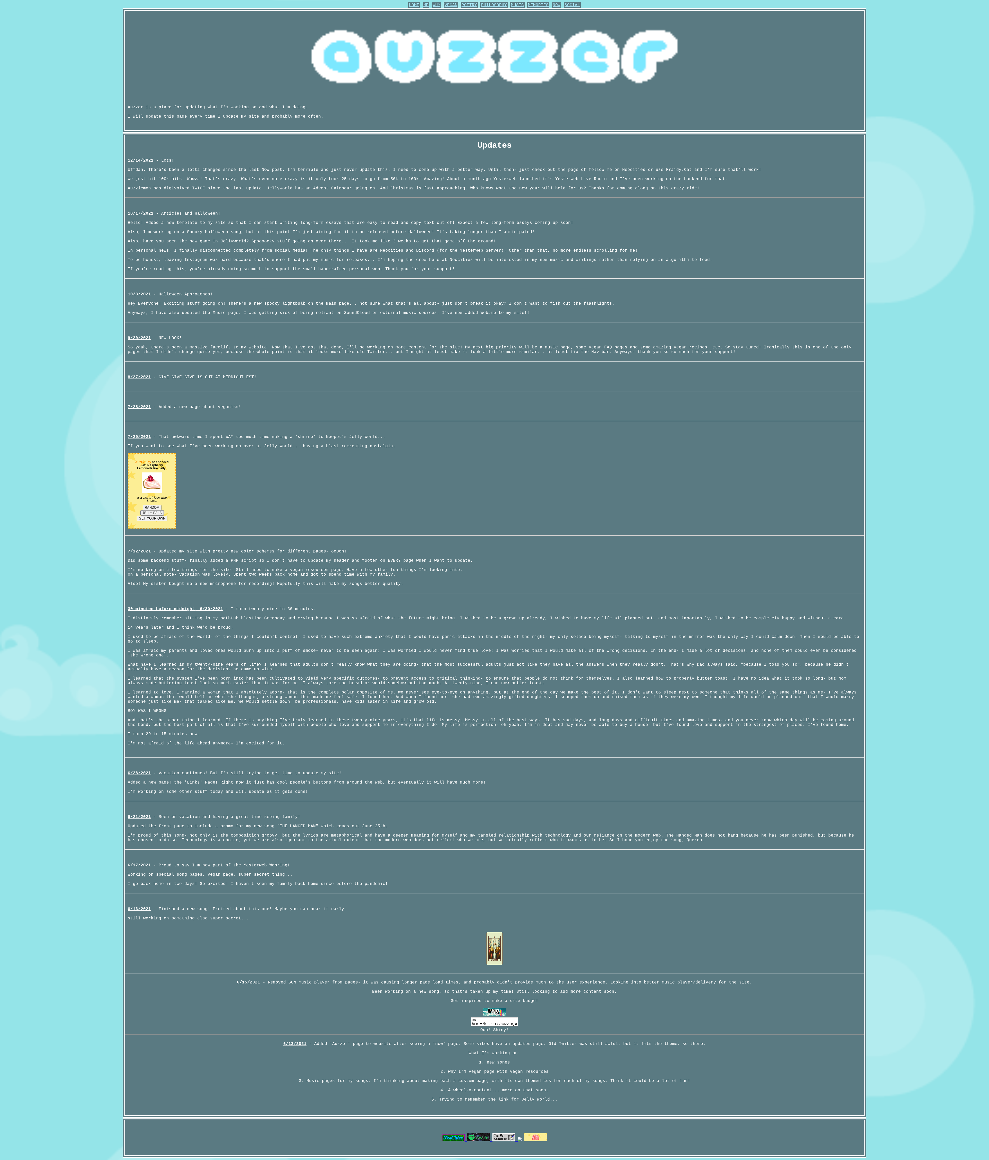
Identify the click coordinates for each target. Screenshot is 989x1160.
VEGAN (451, 5)
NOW (556, 5)
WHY (436, 5)
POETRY (469, 5)
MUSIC (517, 5)
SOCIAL (572, 5)
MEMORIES (538, 5)
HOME (414, 5)
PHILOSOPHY (494, 5)
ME (426, 5)
